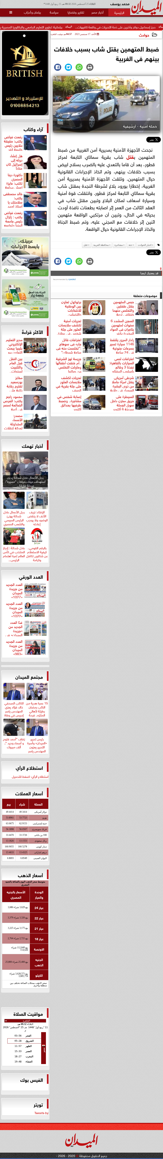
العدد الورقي (31, 576)
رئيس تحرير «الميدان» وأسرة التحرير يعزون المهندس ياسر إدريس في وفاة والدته (37, 748)
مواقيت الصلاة (28, 1013)
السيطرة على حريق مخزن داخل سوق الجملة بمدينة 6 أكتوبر (122, 402)
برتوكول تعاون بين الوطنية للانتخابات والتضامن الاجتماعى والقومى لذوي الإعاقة (83, 307)
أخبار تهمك (32, 445)
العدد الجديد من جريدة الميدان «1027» (14, 590)
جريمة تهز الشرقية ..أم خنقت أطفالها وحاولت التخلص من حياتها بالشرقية (81, 364)
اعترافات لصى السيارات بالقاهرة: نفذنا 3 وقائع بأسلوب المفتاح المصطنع (134, 364)
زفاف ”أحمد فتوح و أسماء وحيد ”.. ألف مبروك (14, 742)
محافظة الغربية (101, 245)
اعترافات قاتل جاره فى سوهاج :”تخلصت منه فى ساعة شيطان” (68, 345)
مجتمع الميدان (29, 676)
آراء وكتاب (33, 128)
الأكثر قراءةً (32, 331)
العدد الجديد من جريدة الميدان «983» (14, 647)
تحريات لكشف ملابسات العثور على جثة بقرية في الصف (68, 383)
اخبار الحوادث (144, 245)
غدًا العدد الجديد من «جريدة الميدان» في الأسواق (26, 628)
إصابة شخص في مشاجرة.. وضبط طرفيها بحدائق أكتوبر (69, 402)
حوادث (144, 34)
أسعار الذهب (30, 874)
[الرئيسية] (119, 12)
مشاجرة (118, 245)
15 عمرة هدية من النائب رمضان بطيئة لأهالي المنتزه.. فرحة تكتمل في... (37, 710)
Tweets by (41, 1112)
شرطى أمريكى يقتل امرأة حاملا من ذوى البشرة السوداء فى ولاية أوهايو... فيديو (134, 383)
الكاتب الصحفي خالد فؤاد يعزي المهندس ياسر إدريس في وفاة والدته (14, 710)
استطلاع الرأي (29, 767)
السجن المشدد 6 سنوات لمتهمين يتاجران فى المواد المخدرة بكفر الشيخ (134, 326)
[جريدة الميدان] (25, 74)
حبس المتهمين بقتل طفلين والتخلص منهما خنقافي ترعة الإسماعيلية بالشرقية (136, 307)
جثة (130, 245)
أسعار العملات (29, 793)
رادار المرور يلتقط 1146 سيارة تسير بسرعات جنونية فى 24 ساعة (122, 345)
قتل (130, 156)
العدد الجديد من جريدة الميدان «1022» (14, 609)
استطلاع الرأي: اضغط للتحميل (30, 776)
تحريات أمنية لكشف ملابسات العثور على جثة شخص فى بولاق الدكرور (81, 326)
